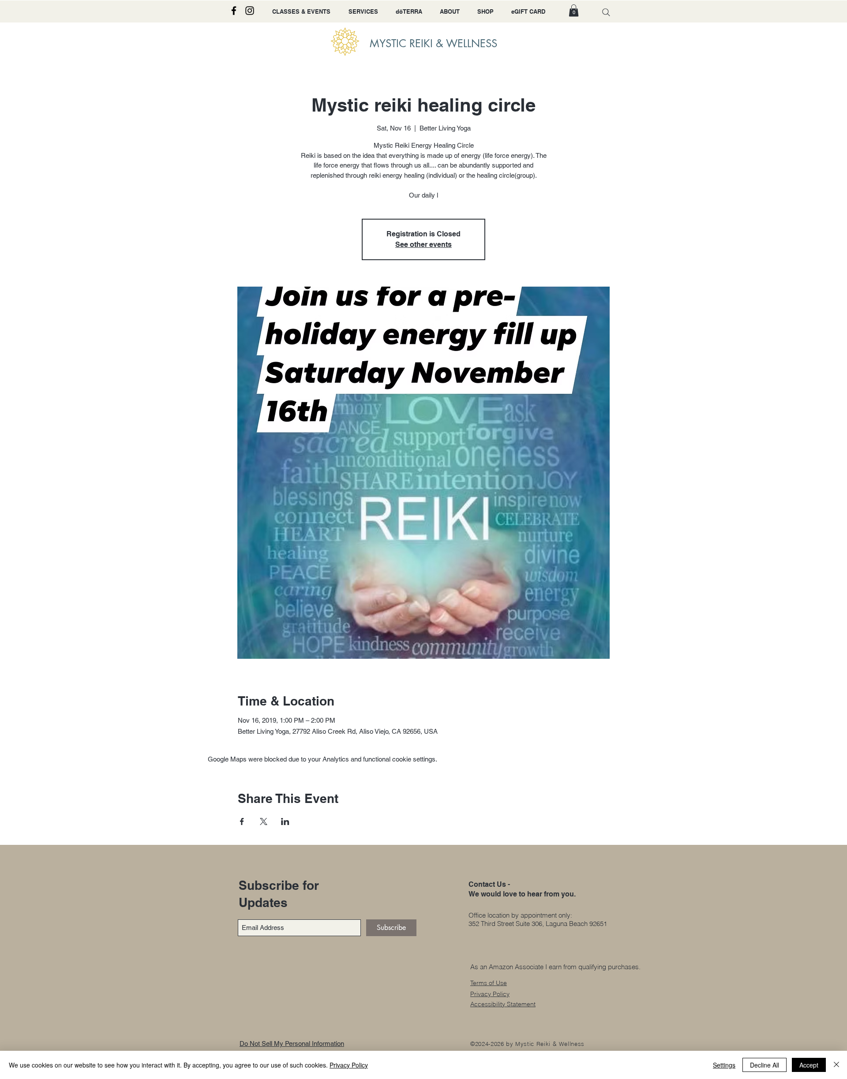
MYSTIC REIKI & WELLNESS (433, 43)
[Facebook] (234, 10)
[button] (574, 10)
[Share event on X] (263, 821)
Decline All (764, 1064)
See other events (423, 244)
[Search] (606, 12)
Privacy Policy (349, 1064)
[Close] (836, 1065)
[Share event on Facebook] (242, 821)
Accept (808, 1064)
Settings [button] (724, 1064)
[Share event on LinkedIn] (285, 821)
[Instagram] (249, 10)
